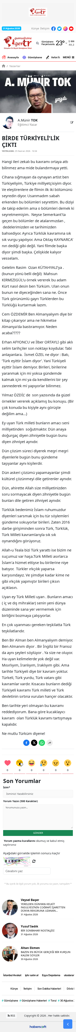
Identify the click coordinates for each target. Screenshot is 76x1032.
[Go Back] (67, 1024)
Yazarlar (13, 66)
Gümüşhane (35, 57)
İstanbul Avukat (12, 975)
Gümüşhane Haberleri (33, 1000)
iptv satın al (31, 975)
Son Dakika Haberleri (49, 988)
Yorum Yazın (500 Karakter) (20, 801)
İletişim (44, 28)
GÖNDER (38, 832)
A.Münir (28, 120)
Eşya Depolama (51, 975)
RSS (12, 1015)
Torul (52, 1000)
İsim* (6, 787)
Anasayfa (13, 57)
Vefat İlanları (58, 57)
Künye (35, 28)
